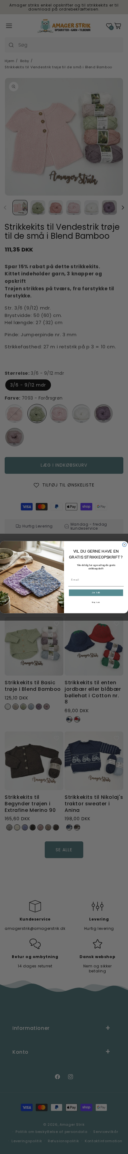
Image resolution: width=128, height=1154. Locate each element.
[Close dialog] (124, 545)
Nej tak (96, 602)
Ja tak (96, 592)
